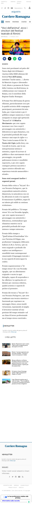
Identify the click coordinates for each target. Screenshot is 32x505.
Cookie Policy (24, 485)
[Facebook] (2, 8)
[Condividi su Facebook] (4, 58)
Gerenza (16, 485)
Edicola (21, 487)
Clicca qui (13, 332)
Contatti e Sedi (7, 485)
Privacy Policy (12, 487)
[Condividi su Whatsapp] (14, 58)
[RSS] (22, 477)
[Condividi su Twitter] (9, 58)
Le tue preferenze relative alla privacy (17, 497)
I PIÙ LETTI (10, 337)
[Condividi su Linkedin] (19, 58)
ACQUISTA (16, 12)
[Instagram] (8, 8)
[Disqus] (16, 415)
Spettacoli (4, 36)
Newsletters (18, 8)
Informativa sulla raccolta (11, 501)
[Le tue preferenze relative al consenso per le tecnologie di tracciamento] (29, 502)
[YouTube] (12, 8)
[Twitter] (5, 8)
